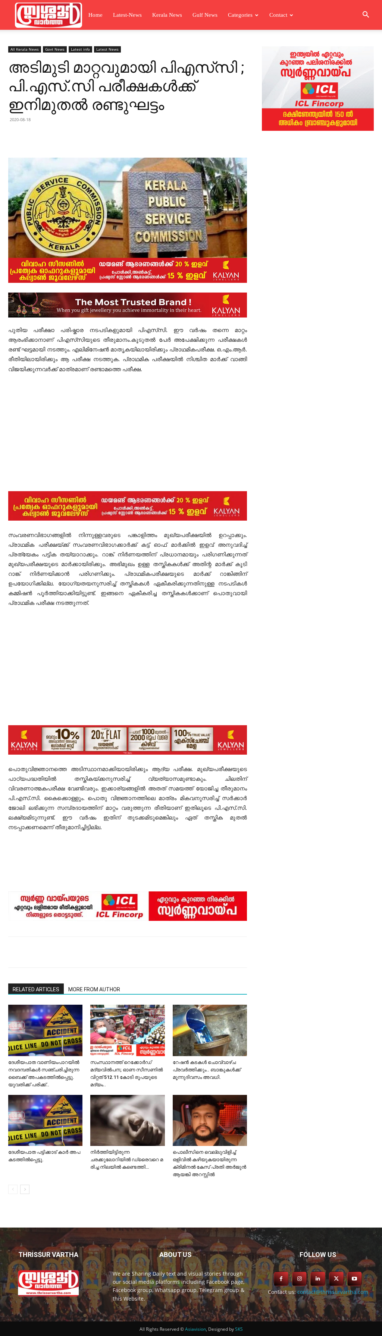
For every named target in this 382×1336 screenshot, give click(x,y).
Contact (278, 15)
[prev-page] (13, 1189)
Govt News (55, 49)
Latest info (80, 49)
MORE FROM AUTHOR (94, 989)
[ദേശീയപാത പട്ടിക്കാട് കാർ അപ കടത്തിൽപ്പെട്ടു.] (45, 1120)
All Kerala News (24, 49)
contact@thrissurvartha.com (332, 1291)
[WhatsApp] (128, 136)
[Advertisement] (127, 436)
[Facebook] (59, 136)
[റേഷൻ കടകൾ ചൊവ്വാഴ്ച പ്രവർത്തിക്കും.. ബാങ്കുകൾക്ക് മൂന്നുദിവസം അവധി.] (210, 1030)
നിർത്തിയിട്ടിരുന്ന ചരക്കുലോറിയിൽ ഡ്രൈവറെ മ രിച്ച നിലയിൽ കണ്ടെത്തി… (126, 1159)
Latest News (107, 49)
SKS (239, 1329)
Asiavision (195, 1329)
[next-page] (24, 1189)
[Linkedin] (94, 136)
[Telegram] (111, 136)
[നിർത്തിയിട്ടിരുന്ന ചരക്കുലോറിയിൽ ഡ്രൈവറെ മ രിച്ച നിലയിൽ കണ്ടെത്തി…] (127, 1120)
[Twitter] (76, 136)
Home (95, 15)
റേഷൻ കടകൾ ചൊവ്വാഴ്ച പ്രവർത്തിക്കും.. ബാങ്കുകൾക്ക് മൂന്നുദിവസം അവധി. (207, 1069)
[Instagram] (299, 1279)
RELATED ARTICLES (36, 989)
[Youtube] (354, 1279)
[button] (366, 15)
